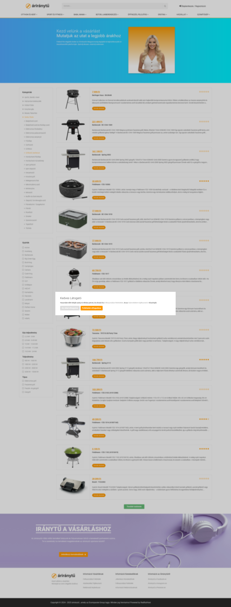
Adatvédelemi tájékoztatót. (138, 303)
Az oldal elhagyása (70, 308)
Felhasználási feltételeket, (114, 303)
